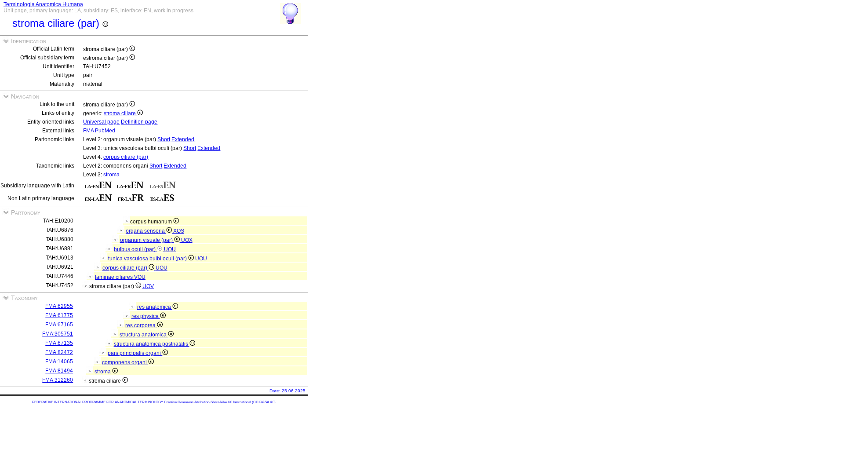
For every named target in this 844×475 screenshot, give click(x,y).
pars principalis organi (135, 353)
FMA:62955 (59, 306)
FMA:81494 (59, 371)
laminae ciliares (114, 277)
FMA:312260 (57, 380)
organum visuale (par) (147, 240)
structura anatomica (144, 335)
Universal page (101, 122)
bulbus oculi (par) (135, 249)
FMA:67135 (59, 343)
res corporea (141, 325)
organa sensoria (146, 231)
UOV (148, 286)
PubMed (105, 131)
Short (163, 139)
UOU (170, 249)
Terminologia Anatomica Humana (43, 4)
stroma (111, 175)
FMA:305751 (57, 334)
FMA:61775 (59, 315)
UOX (187, 240)
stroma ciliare (120, 113)
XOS (178, 231)
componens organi (125, 362)
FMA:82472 (59, 352)
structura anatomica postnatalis (151, 344)
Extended (182, 139)
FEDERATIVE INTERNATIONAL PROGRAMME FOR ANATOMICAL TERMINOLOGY (97, 402)
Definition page (139, 122)
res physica (145, 316)
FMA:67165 (59, 325)
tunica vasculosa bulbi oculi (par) (148, 259)
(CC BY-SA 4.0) (264, 402)
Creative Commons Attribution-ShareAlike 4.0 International (207, 402)
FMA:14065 (59, 361)
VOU (140, 277)
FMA (88, 131)
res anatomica (154, 307)
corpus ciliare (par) (125, 157)
